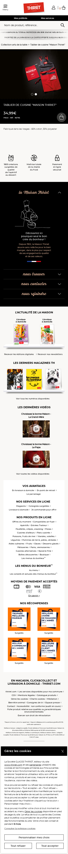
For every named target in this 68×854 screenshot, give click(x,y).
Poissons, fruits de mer (24, 536)
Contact (11, 706)
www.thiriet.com (13, 764)
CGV (14, 695)
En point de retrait (46, 490)
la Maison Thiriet (34, 192)
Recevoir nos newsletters (50, 354)
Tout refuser (18, 845)
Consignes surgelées (39, 506)
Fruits (29, 543)
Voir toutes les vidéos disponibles (32, 474)
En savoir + (34, 595)
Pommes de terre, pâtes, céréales (39, 540)
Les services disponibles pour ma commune (40, 691)
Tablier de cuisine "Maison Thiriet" (47, 44)
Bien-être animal (16, 702)
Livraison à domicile (19, 509)
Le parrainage (34, 494)
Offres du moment (21, 521)
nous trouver (34, 274)
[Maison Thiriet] (34, 7)
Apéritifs (24, 525)
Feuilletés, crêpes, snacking (29, 529)
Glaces (37, 543)
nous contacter (34, 284)
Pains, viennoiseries (40, 547)
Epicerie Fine (45, 551)
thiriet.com (11, 691)
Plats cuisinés (43, 532)
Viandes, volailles (46, 536)
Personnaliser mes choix (34, 837)
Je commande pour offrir (43, 509)
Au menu (33, 570)
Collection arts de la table (14, 44)
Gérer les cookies (33, 811)
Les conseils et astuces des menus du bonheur (33, 574)
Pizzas (48, 529)
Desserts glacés (51, 543)
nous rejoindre (34, 294)
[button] (53, 7)
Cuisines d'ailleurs (26, 532)
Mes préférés (20, 18)
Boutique (44, 554)
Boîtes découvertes (28, 554)
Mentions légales (26, 695)
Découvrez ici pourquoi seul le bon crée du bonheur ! (34, 236)
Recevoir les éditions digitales (19, 354)
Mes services (47, 18)
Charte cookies (37, 699)
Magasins (21, 506)
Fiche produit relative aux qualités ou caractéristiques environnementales (34, 710)
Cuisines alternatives (26, 551)
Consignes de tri (35, 702)
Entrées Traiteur (39, 525)
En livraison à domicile (23, 490)
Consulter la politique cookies (19, 828)
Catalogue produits (46, 695)
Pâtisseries (22, 547)
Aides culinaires (16, 543)
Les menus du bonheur (33, 558)
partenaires (35, 764)
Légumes (15, 540)
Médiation (52, 699)
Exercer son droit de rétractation (34, 715)
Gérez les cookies (19, 699)
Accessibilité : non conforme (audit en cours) (39, 706)
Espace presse (52, 702)
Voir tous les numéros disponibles (33, 399)
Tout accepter (50, 845)
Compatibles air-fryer (44, 521)
